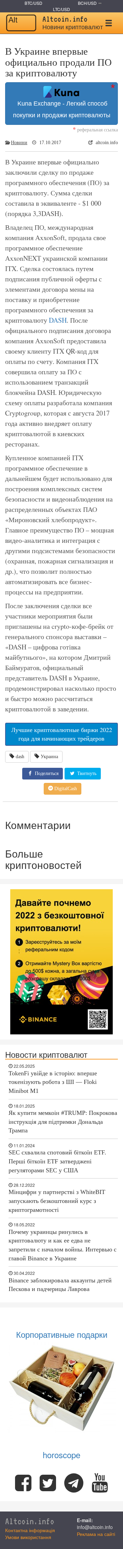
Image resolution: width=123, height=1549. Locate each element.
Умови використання (28, 1537)
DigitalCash (65, 788)
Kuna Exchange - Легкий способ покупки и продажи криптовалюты (61, 109)
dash (20, 756)
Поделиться (45, 773)
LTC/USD (61, 9)
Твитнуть (86, 773)
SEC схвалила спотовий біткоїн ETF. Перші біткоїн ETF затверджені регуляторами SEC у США (57, 1161)
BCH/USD (87, 3)
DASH (58, 320)
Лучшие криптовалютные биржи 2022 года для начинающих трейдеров (61, 734)
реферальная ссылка (95, 129)
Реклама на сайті (96, 1533)
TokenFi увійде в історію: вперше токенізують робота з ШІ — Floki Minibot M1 (53, 1082)
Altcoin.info (29, 1521)
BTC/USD (33, 3)
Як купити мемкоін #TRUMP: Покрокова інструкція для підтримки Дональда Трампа (63, 1121)
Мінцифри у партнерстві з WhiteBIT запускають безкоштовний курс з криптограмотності (57, 1200)
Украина (49, 756)
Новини (19, 142)
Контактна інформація (30, 1530)
